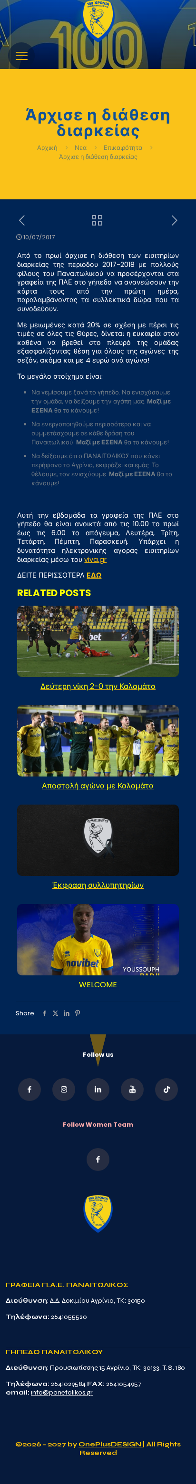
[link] (98, 21)
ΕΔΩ (94, 575)
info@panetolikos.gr (62, 1392)
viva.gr (95, 559)
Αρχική (48, 147)
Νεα (81, 147)
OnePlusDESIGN (110, 1444)
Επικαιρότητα (123, 147)
